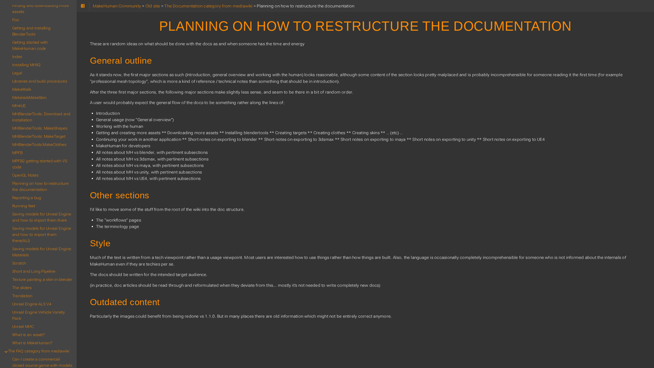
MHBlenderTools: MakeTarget (38, 136)
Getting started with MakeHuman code (30, 45)
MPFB (17, 153)
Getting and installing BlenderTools (31, 31)
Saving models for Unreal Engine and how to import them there (41, 217)
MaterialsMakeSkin (29, 97)
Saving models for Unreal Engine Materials (41, 252)
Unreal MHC (23, 326)
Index (17, 56)
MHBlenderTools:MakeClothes (39, 144)
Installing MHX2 (26, 65)
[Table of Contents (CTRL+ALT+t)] (83, 6)
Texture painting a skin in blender (42, 279)
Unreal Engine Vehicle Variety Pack (38, 315)
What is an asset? (28, 334)
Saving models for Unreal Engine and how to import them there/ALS (41, 234)
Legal (17, 73)
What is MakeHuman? (32, 343)
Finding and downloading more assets (40, 8)
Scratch (19, 263)
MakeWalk (21, 89)
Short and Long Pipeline (33, 271)
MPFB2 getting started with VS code (39, 164)
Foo (15, 20)
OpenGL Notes (25, 175)
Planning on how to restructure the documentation (40, 186)
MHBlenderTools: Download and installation (41, 117)
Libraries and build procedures (39, 81)
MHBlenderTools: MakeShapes (39, 128)
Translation (22, 296)
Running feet (23, 206)
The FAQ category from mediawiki (38, 351)
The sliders (22, 287)
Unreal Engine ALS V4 (32, 304)
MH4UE (19, 105)
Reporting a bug (26, 197)
